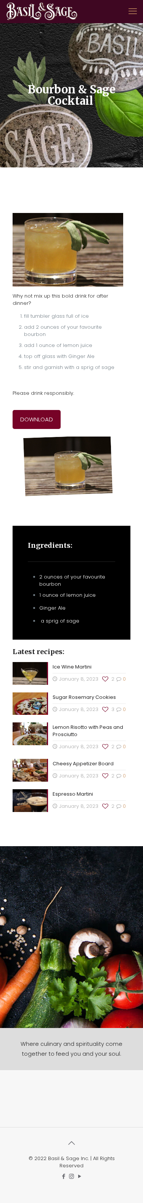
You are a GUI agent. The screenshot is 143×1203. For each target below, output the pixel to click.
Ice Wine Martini (72, 666)
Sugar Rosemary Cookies (85, 697)
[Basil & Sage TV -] (42, 11)
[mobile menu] (132, 11)
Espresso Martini (73, 794)
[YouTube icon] (79, 1176)
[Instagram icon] (71, 1176)
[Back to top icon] (72, 1143)
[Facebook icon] (63, 1176)
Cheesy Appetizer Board (83, 763)
